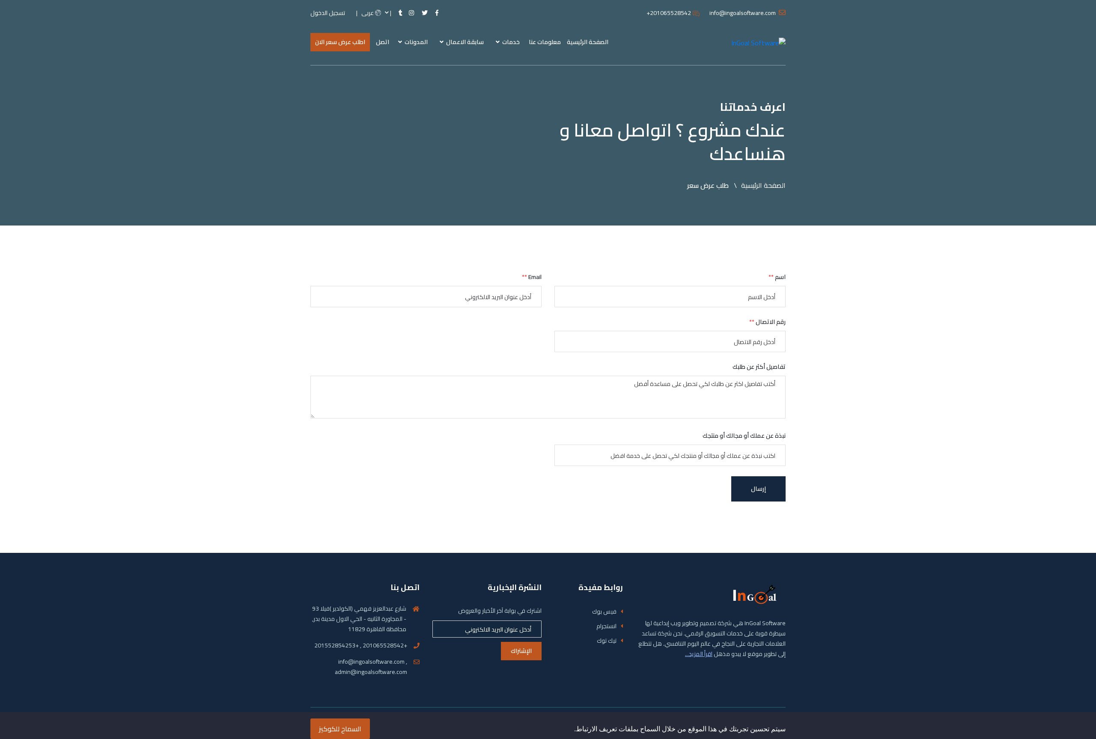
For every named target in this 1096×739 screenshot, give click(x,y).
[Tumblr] (400, 13)
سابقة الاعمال (464, 41)
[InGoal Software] (758, 42)
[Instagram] (411, 13)
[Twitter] (425, 13)
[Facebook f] (436, 13)
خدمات (510, 41)
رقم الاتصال (767, 322)
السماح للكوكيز (340, 728)
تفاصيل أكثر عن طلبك (759, 366)
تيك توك (606, 640)
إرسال (758, 488)
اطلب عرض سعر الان (340, 41)
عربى (368, 13)
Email (532, 277)
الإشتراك (521, 650)
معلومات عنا (545, 41)
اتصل (382, 41)
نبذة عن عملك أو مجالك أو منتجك (744, 435)
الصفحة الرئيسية (587, 41)
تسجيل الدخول (327, 13)
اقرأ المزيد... (698, 653)
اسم (777, 277)
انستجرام (606, 626)
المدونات (415, 41)
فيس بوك (604, 611)
